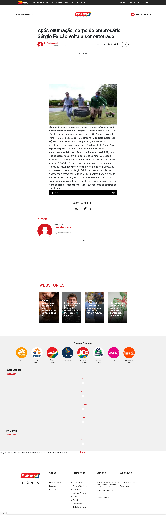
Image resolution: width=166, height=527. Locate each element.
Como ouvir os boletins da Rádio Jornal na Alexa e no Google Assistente (106, 485)
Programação (101, 494)
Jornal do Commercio (128, 482)
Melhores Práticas (79, 493)
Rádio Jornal (124, 486)
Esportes (52, 489)
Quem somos (78, 482)
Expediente (77, 500)
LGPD (75, 496)
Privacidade (77, 489)
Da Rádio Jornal (51, 43)
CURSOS (67, 2)
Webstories (51, 285)
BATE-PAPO (134, 2)
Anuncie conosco (103, 497)
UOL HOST (49, 2)
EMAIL (146, 2)
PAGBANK (58, 2)
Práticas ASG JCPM (80, 486)
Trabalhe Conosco (79, 507)
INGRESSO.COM (38, 2)
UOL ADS (84, 2)
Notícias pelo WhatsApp (105, 490)
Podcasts (52, 486)
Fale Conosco (77, 504)
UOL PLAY (75, 2)
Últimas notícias (55, 482)
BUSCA (122, 2)
